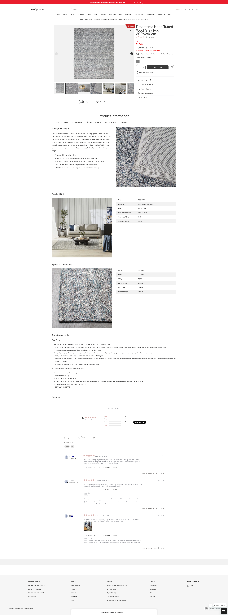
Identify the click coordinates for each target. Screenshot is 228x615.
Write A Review (139, 422)
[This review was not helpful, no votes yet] (161, 473)
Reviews (124, 122)
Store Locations (75, 585)
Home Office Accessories (108, 19)
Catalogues (153, 585)
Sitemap (152, 596)
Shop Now (136, 2)
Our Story (73, 592)
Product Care (32, 596)
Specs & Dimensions (94, 122)
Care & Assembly (111, 122)
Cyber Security (111, 592)
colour (67, 446)
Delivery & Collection (34, 589)
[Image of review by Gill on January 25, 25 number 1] (88, 526)
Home (81, 19)
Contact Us (179, 9)
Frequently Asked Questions (36, 585)
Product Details (77, 122)
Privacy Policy (111, 589)
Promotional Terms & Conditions (116, 600)
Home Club (74, 596)
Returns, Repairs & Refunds (36, 592)
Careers (73, 600)
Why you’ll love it (62, 122)
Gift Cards (153, 589)
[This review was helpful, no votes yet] (158, 473)
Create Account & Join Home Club (117, 585)
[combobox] (111, 9)
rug (72, 446)
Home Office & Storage (92, 19)
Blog (151, 592)
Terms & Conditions (113, 596)
